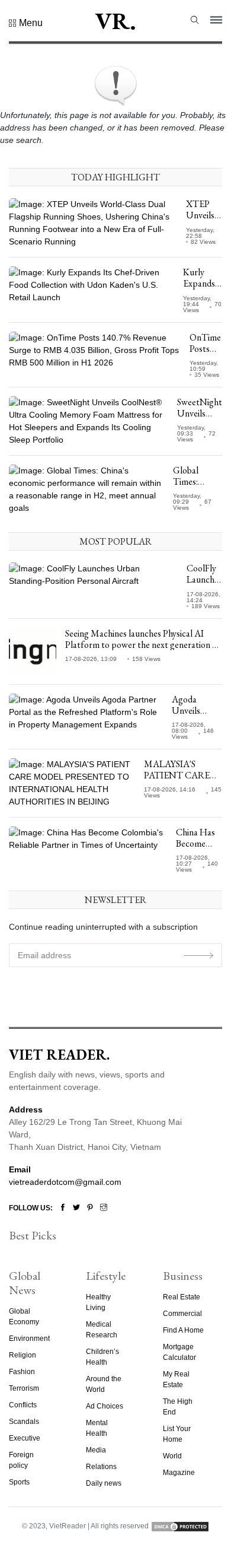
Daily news (103, 1483)
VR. (115, 20)
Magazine (179, 1472)
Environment (29, 1338)
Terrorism (24, 1388)
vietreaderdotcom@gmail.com (65, 1182)
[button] (26, 23)
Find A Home (183, 1330)
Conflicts (23, 1405)
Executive (24, 1438)
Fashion (22, 1372)
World (172, 1456)
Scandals (24, 1421)
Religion (22, 1355)
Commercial (182, 1313)
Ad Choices (104, 1406)
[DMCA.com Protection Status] (180, 1526)
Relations (101, 1467)
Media (96, 1450)
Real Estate (181, 1297)
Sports (19, 1482)
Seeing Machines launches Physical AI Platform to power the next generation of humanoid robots (142, 644)
